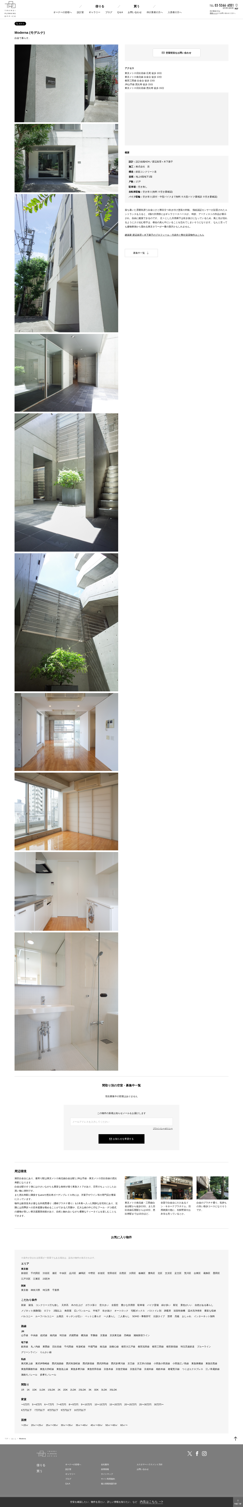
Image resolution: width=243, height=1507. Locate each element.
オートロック (121, 1310)
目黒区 (122, 1273)
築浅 (30, 1305)
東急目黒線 (211, 1363)
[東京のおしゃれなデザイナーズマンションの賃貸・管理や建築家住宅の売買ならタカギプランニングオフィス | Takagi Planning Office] (10, 9)
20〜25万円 (130, 1404)
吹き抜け (107, 1310)
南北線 (103, 1346)
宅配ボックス (138, 1310)
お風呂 (60, 1316)
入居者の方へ (175, 12)
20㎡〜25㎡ (37, 1425)
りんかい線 (46, 1352)
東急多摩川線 (78, 1369)
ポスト (22, 23)
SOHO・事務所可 (141, 1316)
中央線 (34, 1335)
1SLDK (51, 1389)
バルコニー (27, 1316)
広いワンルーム (82, 1310)
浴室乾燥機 (179, 1310)
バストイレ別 (154, 1310)
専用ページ (213, 13)
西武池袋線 (57, 1363)
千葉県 (55, 1290)
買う (137, 6)
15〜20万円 (115, 1404)
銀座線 (24, 1346)
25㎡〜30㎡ (52, 1425)
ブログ (108, 12)
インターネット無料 (204, 1316)
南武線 (53, 1335)
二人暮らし (124, 1316)
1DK (34, 1389)
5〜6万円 (37, 1404)
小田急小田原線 (162, 1363)
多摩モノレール (48, 1374)
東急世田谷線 (94, 1369)
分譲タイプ (159, 1316)
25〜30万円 (145, 1404)
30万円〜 (159, 1404)
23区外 (46, 1278)
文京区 (168, 1273)
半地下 (96, 1310)
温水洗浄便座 (195, 1310)
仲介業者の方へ (155, 12)
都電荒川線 (174, 1369)
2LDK (73, 1389)
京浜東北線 (115, 1335)
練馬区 (82, 1273)
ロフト (47, 1310)
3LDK (104, 1389)
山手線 (24, 1335)
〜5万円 (25, 1404)
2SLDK (82, 1389)
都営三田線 (158, 1346)
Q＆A (120, 12)
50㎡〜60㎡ (111, 1425)
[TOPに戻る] (235, 1438)
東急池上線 (62, 1369)
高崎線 (127, 1335)
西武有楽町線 (73, 1363)
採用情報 (105, 1469)
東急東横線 (197, 1363)
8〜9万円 (73, 1404)
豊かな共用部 (128, 1305)
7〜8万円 (61, 1404)
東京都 (24, 1290)
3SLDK (113, 1389)
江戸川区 (25, 1278)
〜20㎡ (24, 1425)
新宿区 (24, 1273)
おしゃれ (186, 1316)
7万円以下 (39, 1410)
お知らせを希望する (123, 1138)
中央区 (63, 1273)
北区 (160, 1273)
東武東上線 (27, 1363)
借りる (99, 6)
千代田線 (68, 1346)
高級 (177, 1316)
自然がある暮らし (204, 1305)
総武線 (43, 1335)
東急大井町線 (47, 1369)
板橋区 (142, 1273)
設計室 (80, 12)
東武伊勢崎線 (42, 1363)
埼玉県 (46, 1290)
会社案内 (105, 1464)
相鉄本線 (160, 1369)
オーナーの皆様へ (62, 12)
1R (22, 1389)
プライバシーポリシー (163, 1128)
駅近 (175, 1305)
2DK (65, 1389)
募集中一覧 (139, 253)
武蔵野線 (73, 1335)
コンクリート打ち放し (47, 1305)
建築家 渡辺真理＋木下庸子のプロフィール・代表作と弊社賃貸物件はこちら (164, 235)
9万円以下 (66, 1410)
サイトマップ (107, 1474)
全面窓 (114, 1305)
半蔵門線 (92, 1346)
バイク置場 (153, 1305)
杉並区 (101, 1273)
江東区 (36, 1278)
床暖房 (167, 1310)
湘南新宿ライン (142, 1335)
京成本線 (148, 1369)
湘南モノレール (29, 1374)
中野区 (91, 1273)
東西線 (46, 1346)
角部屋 (67, 1310)
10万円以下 (80, 1410)
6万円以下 (26, 1410)
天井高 (64, 1305)
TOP (6, 1439)
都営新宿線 (172, 1346)
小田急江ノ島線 (181, 1363)
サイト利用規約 (108, 1479)
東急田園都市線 (29, 1369)
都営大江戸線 (128, 1346)
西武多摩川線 (118, 1363)
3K (90, 1389)
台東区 (197, 1273)
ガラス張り (91, 1305)
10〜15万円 (101, 1404)
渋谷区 (46, 1273)
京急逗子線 (136, 1369)
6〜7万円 (49, 1404)
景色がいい (186, 1305)
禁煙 (169, 1316)
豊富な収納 (210, 1310)
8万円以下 (53, 1410)
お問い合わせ (135, 12)
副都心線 (114, 1346)
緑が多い (166, 1305)
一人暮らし (109, 1316)
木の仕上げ (77, 1305)
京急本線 (108, 1369)
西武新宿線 (88, 1363)
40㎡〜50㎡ (97, 1425)
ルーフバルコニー (44, 1316)
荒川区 (187, 1273)
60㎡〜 (124, 1425)
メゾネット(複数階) (31, 1310)
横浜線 (84, 1335)
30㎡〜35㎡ (67, 1425)
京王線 (131, 1363)
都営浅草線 (143, 1346)
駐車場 (141, 1305)
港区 (54, 1273)
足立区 (178, 1273)
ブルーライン (204, 1346)
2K (59, 1389)
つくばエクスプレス (192, 1369)
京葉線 (103, 1335)
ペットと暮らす (93, 1316)
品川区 (72, 1273)
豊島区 (151, 1273)
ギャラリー (94, 12)
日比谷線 (56, 1346)
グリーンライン (29, 1352)
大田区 (132, 1273)
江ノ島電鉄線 (213, 1369)
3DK (96, 1389)
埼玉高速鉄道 (187, 1346)
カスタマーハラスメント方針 (149, 1464)
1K (28, 1389)
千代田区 (35, 1273)
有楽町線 (80, 1346)
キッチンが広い (74, 1316)
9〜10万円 (86, 1404)
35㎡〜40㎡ (82, 1425)
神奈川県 (35, 1290)
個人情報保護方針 (109, 1484)
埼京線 (63, 1335)
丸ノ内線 (35, 1346)
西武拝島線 (102, 1363)
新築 (23, 1305)
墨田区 (216, 1273)
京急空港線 (121, 1369)
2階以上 (58, 1310)
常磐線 (94, 1335)
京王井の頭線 (144, 1363)
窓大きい (104, 1305)
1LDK (42, 1389)
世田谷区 (112, 1273)
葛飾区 (206, 1273)
